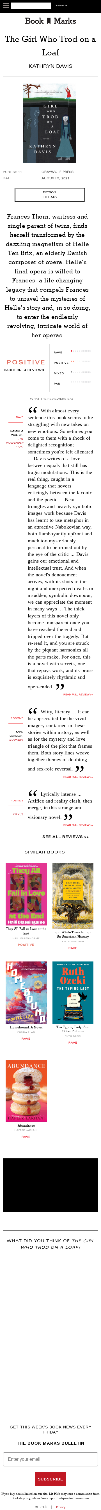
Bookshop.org (21, 1499)
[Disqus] (50, 1329)
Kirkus (18, 815)
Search (61, 6)
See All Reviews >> (65, 837)
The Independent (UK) (14, 443)
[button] (50, 1185)
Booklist (16, 740)
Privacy (61, 1507)
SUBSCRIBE (50, 1479)
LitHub (43, 1507)
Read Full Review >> (78, 777)
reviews (34, 370)
